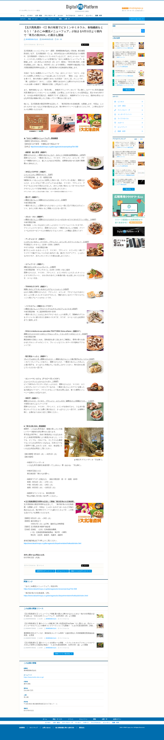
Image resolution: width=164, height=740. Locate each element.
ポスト (86, 44)
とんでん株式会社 (122, 66)
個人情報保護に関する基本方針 (64, 727)
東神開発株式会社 (32, 39)
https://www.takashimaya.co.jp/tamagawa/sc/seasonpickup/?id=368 (54, 147)
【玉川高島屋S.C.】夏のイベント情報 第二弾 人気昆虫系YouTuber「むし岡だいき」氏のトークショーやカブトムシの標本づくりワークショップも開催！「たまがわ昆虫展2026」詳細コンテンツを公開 (59, 626)
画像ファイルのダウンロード (79, 571)
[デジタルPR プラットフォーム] (82, 9)
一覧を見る (127, 89)
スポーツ (80, 15)
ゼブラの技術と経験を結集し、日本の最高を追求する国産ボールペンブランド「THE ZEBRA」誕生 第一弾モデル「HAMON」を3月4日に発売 (125, 183)
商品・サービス (33, 19)
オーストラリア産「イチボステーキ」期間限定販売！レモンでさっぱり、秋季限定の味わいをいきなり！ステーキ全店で (125, 82)
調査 (60, 19)
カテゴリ (23, 19)
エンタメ (60, 15)
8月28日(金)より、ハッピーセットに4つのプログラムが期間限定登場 (125, 71)
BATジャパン (121, 57)
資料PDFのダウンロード (44, 571)
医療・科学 (98, 15)
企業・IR (67, 19)
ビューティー (122, 127)
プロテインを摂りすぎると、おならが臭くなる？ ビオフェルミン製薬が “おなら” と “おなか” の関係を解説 (125, 172)
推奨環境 (22, 727)
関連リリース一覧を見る (62, 653)
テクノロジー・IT (50, 15)
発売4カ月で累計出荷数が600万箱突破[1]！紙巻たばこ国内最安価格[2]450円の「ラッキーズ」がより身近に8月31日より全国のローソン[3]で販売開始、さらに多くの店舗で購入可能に (125, 56)
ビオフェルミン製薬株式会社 (126, 175)
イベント (43, 19)
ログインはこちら (136, 19)
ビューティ (89, 15)
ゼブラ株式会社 (122, 184)
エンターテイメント (125, 114)
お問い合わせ (47, 727)
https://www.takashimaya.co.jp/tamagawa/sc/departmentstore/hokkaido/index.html (52, 543)
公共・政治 (38, 15)
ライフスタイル (70, 15)
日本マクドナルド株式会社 (125, 48)
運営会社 (81, 727)
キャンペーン (52, 19)
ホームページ (61, 571)
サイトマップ (34, 727)
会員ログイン (117, 719)
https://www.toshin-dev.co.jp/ (34, 677)
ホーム (23, 15)
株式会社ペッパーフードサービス (127, 85)
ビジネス (30, 15)
